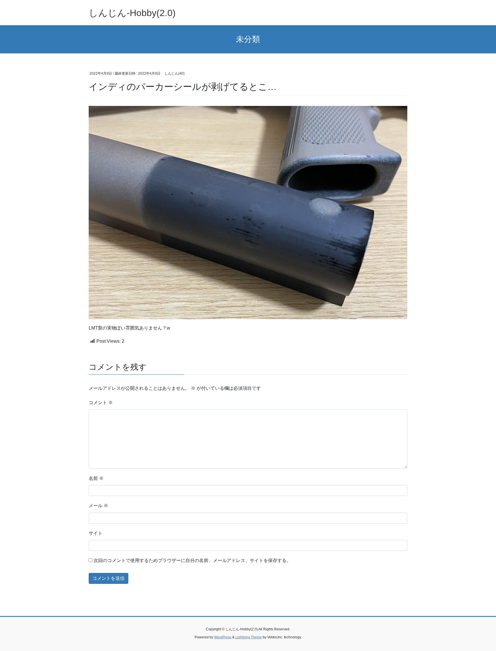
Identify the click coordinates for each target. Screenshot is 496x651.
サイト (95, 533)
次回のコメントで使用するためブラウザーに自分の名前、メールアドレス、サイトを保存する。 (192, 560)
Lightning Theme (248, 637)
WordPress (222, 637)
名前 (96, 478)
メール (98, 505)
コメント (101, 402)
